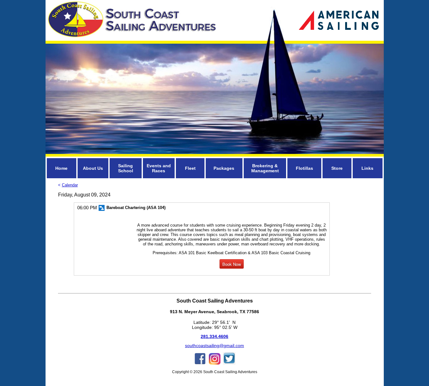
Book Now (231, 264)
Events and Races (159, 168)
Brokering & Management (265, 168)
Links (367, 168)
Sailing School (125, 168)
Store (337, 168)
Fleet (190, 168)
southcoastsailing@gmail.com (214, 345)
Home (61, 168)
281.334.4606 (214, 336)
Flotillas (304, 168)
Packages (224, 168)
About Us (93, 168)
